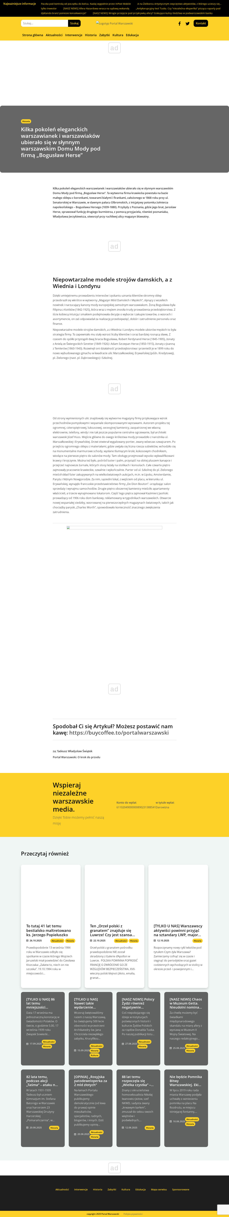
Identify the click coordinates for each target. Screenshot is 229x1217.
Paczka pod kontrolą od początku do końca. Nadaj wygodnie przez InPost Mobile (86, 3)
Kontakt (201, 23)
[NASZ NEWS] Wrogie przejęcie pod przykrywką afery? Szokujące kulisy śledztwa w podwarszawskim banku (153, 13)
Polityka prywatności (133, 1213)
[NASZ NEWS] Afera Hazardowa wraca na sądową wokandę (96, 8)
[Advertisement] (114, 80)
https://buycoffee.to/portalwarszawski (119, 732)
